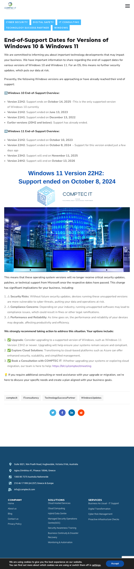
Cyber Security (17, 22)
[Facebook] (62, 412)
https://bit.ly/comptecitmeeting (71, 366)
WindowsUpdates (91, 397)
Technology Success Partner (27, 27)
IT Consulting (69, 22)
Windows (61, 27)
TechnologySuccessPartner (60, 397)
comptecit (11, 397)
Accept (115, 563)
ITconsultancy (31, 397)
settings (96, 565)
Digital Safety (43, 22)
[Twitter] (53, 412)
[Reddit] (81, 412)
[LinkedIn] (71, 412)
